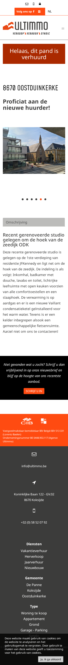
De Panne (34, 584)
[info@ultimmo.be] (27, 4)
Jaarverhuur (34, 562)
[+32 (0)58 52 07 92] (34, 4)
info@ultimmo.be (34, 466)
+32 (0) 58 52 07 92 (34, 522)
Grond (34, 624)
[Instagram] (39, 11)
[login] (40, 4)
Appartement (34, 618)
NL (50, 11)
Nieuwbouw (34, 567)
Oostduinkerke (34, 596)
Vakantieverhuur (34, 550)
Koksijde (34, 590)
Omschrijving (16, 222)
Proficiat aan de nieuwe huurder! (26, 104)
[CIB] (26, 421)
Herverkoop (34, 556)
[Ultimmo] (26, 28)
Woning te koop (34, 613)
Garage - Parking (34, 630)
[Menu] (63, 28)
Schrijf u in (34, 391)
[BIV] (43, 421)
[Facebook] (33, 11)
